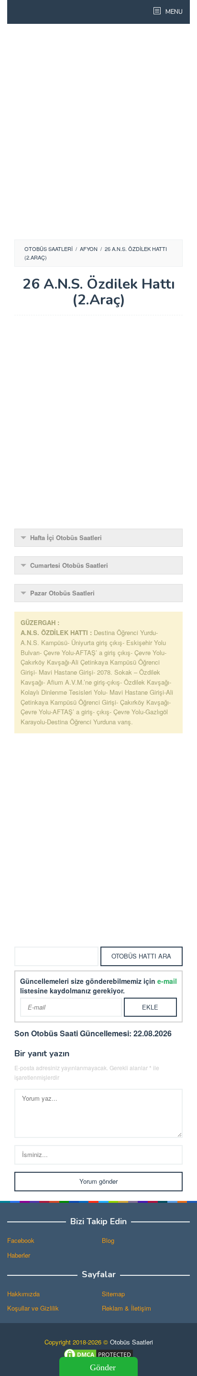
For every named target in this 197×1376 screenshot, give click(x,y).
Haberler (18, 1255)
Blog (108, 1240)
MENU (173, 12)
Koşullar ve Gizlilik (33, 1308)
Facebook (20, 1240)
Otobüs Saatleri (131, 1341)
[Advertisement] (98, 131)
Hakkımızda (23, 1293)
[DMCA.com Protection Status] (98, 1353)
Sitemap (113, 1293)
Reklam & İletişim (126, 1308)
